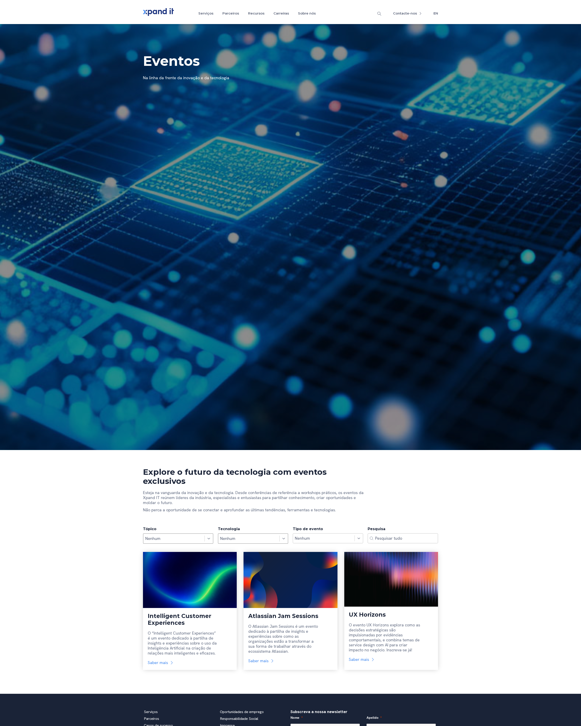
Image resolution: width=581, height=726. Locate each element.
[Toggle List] (209, 538)
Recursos (256, 13)
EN (435, 13)
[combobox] (173, 538)
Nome (294, 717)
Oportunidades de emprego (242, 711)
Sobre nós (307, 13)
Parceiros (230, 13)
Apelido (373, 717)
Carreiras (281, 13)
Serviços (205, 13)
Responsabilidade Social (239, 718)
